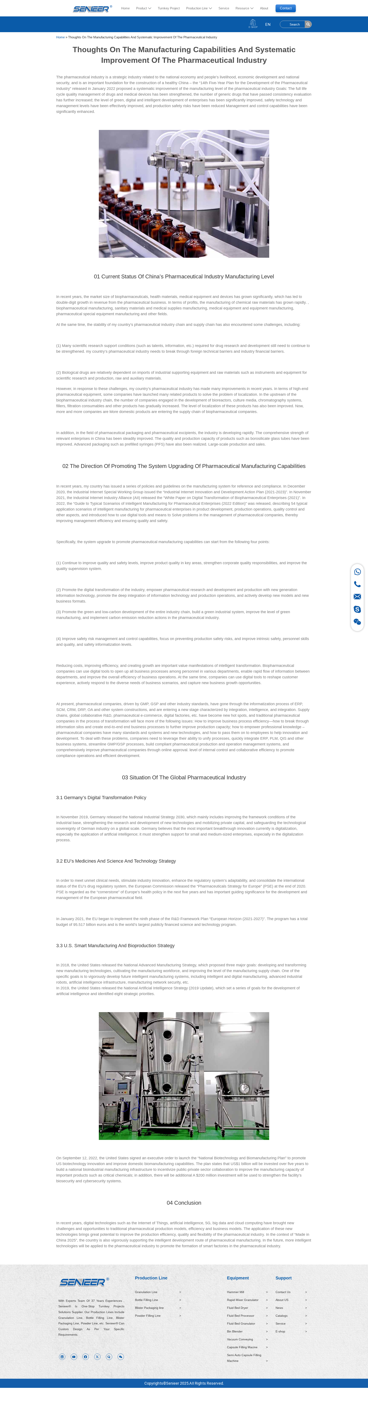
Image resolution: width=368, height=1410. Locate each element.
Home (60, 37)
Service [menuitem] (223, 8)
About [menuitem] (264, 8)
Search (295, 24)
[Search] (308, 24)
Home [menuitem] (125, 8)
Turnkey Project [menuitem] (169, 8)
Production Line (151, 1278)
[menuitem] (144, 8)
